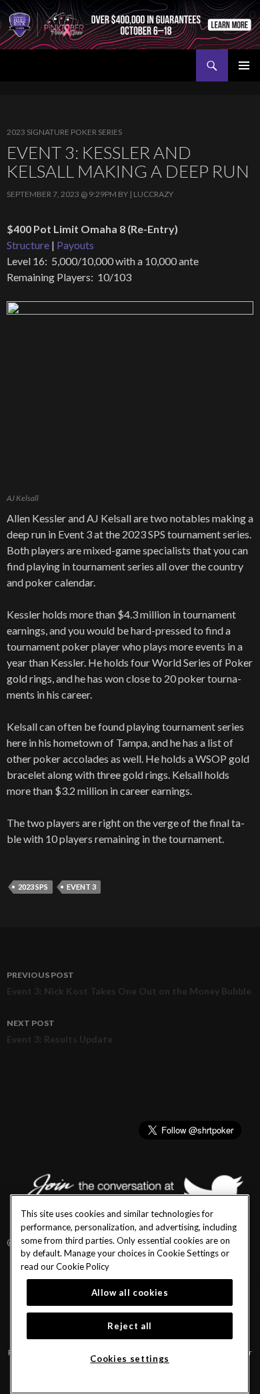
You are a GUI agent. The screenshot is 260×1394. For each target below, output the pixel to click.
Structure (28, 244)
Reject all (129, 1326)
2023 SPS (33, 886)
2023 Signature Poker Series (64, 132)
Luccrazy (153, 194)
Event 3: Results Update (60, 1031)
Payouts (75, 244)
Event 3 (81, 886)
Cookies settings (129, 1358)
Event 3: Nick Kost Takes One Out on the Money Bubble (129, 983)
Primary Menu (244, 65)
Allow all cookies (130, 1292)
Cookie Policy (82, 1266)
